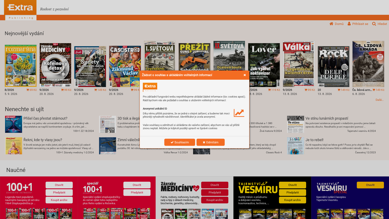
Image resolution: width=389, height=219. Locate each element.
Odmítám (211, 142)
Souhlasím (181, 142)
